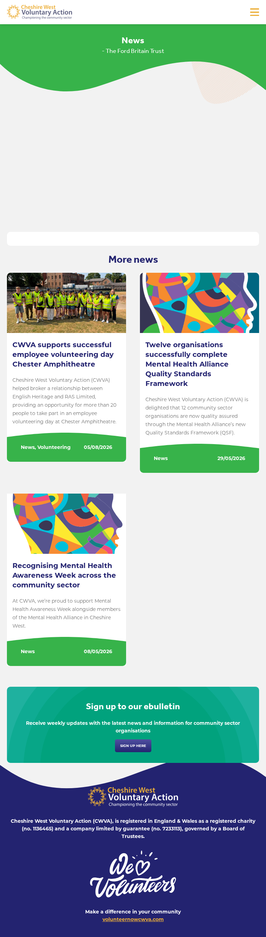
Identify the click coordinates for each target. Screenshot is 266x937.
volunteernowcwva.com (133, 919)
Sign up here (133, 746)
